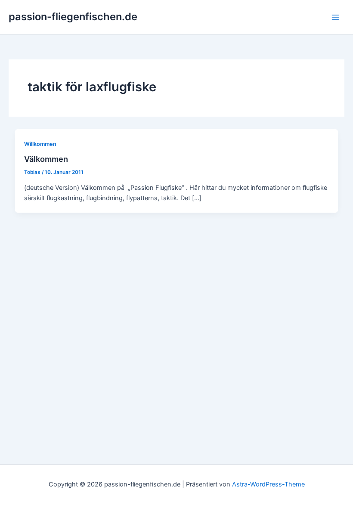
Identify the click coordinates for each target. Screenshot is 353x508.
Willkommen (40, 144)
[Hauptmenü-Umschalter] (335, 17)
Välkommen (46, 159)
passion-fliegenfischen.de (73, 16)
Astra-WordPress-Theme (268, 484)
